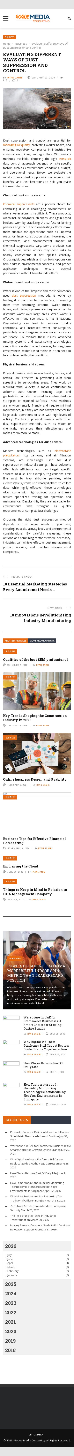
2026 (10, 1246)
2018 (10, 1350)
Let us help (36, 1434)
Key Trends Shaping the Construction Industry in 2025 (35, 717)
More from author (42, 640)
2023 (10, 1303)
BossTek (65, 159)
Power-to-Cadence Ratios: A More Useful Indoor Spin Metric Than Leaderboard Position (36, 973)
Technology (15, 958)
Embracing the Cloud (20, 866)
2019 (10, 1340)
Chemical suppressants (19, 204)
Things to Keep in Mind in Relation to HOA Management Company (35, 891)
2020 (10, 1331)
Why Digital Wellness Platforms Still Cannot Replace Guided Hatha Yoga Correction (46, 1045)
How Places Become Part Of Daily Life (44, 1065)
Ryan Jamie (15, 77)
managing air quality (16, 145)
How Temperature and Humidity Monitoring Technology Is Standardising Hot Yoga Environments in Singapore (45, 1092)
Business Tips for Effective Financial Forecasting (34, 840)
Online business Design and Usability (35, 779)
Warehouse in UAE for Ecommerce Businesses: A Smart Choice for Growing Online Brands (42, 1023)
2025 (10, 1284)
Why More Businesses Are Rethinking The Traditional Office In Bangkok (36, 1198)
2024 (10, 1293)
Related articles (15, 640)
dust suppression (24, 295)
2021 (10, 1322)
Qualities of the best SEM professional (35, 659)
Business (9, 37)
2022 (10, 1312)
